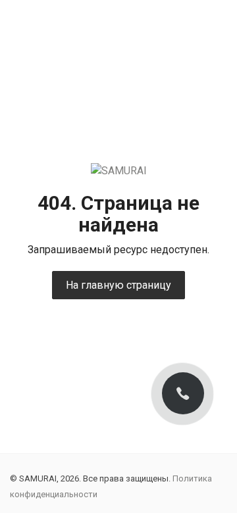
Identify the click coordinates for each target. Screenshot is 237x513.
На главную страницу (118, 285)
